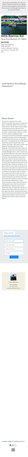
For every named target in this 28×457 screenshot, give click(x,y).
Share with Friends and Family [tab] (12, 236)
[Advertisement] (14, 67)
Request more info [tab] (9, 233)
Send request (14, 257)
